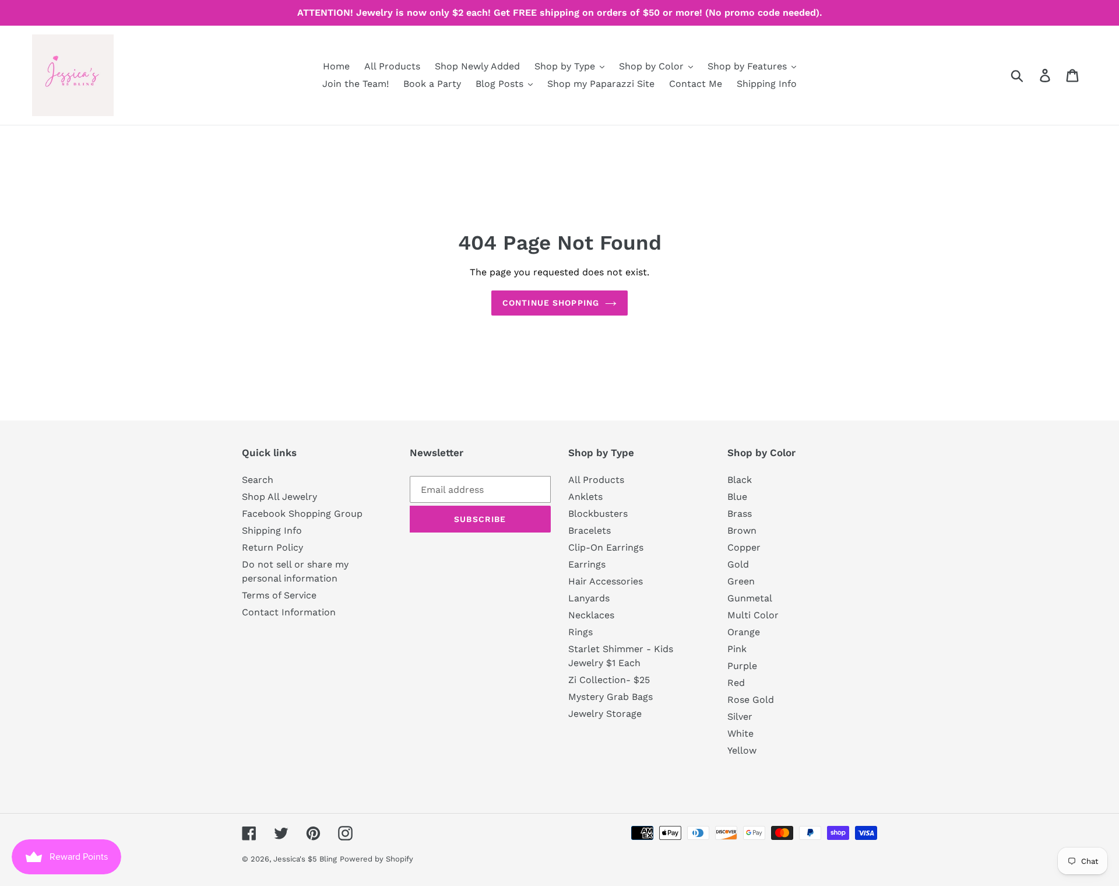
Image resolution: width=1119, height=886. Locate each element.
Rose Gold (750, 699)
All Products (596, 479)
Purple (742, 665)
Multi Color (753, 615)
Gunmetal (749, 598)
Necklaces (591, 615)
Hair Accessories (605, 581)
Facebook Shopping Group (302, 513)
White (740, 733)
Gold (738, 564)
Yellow (741, 750)
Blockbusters (598, 513)
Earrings (587, 564)
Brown (741, 530)
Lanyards (589, 598)
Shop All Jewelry (279, 496)
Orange (743, 632)
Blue (737, 496)
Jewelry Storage (605, 713)
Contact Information (289, 612)
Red (736, 682)
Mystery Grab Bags (610, 696)
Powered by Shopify (376, 859)
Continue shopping (550, 302)
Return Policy (272, 547)
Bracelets (589, 530)
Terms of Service (279, 595)
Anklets (585, 496)
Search (257, 479)
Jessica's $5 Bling (305, 859)
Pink (737, 648)
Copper (744, 547)
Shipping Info (272, 530)
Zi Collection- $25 (609, 679)
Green (741, 581)
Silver (739, 716)
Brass (739, 513)
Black (739, 479)
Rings (580, 632)
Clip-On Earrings (605, 547)
